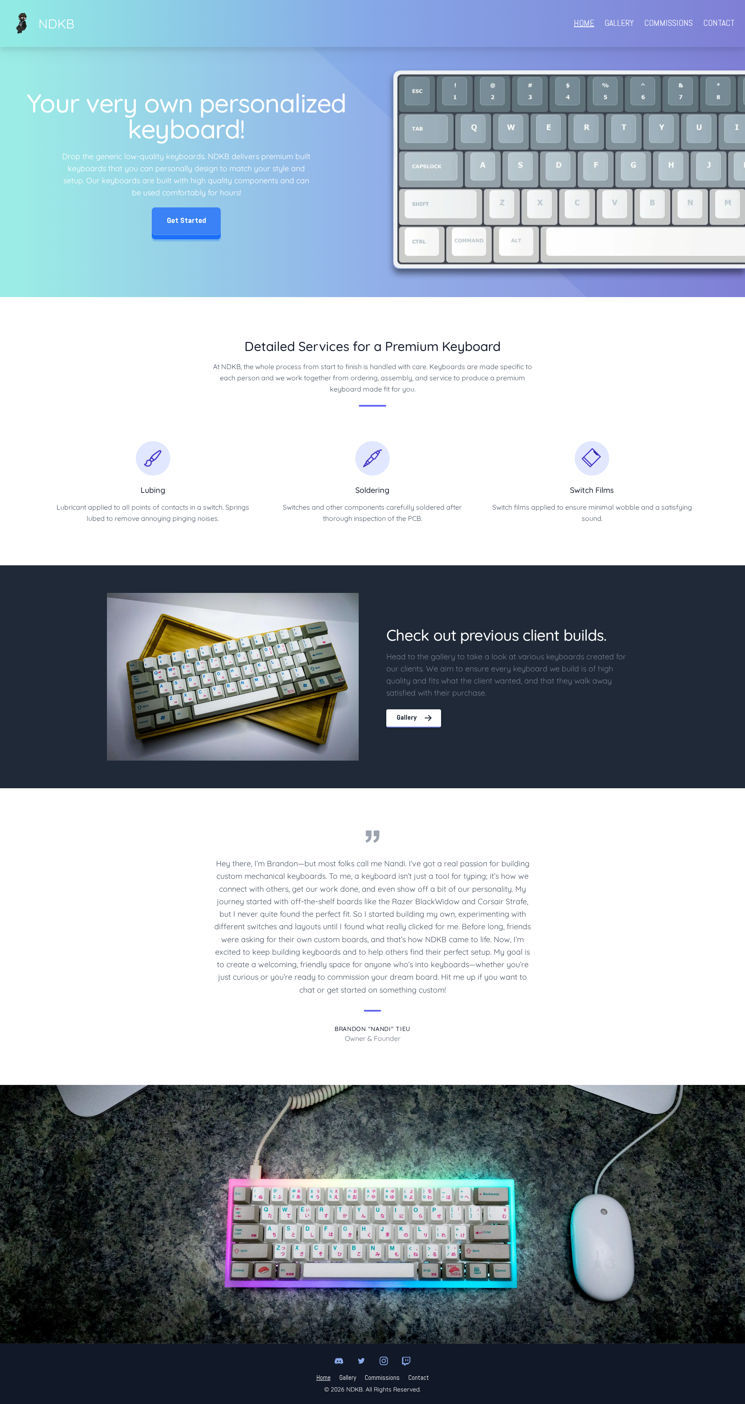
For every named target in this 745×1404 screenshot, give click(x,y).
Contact (719, 23)
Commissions (668, 23)
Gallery (619, 23)
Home (584, 23)
